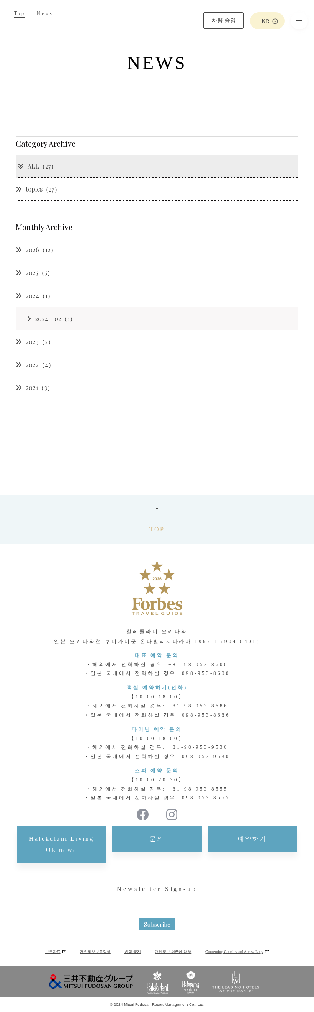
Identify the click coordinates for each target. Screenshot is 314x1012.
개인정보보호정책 (95, 952)
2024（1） (40, 295)
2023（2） (40, 341)
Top (19, 13)
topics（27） (43, 189)
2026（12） (41, 250)
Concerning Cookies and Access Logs (234, 952)
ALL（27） (42, 166)
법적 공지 (132, 952)
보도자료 (53, 952)
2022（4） (40, 364)
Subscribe (157, 924)
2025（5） (39, 273)
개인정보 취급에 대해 (173, 952)
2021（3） (39, 387)
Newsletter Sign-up (157, 889)
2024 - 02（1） (55, 318)
